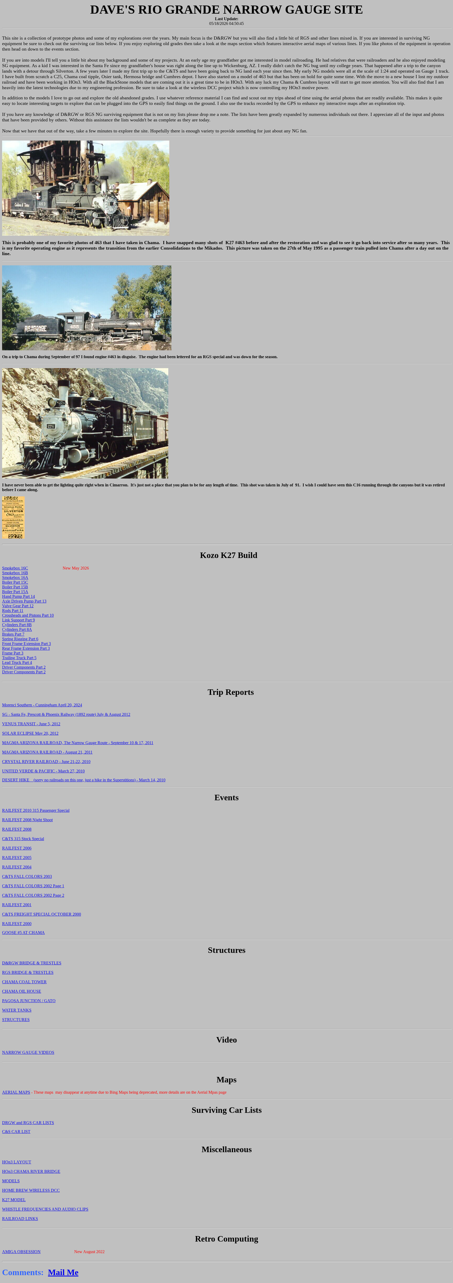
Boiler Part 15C (15, 582)
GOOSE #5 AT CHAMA (23, 932)
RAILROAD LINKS (20, 1218)
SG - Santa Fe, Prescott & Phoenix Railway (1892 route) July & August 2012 (66, 714)
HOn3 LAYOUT (16, 1162)
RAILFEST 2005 (16, 857)
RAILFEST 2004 (16, 867)
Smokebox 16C (15, 568)
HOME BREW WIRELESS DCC (31, 1190)
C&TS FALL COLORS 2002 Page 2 (33, 895)
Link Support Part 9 (18, 620)
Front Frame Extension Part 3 (26, 643)
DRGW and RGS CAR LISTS (28, 1122)
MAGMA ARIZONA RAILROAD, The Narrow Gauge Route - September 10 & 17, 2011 (77, 742)
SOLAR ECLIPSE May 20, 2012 (30, 733)
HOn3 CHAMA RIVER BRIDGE (31, 1171)
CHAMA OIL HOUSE (21, 991)
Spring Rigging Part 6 (20, 639)
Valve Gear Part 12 (18, 606)
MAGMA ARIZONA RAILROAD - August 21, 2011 (47, 752)
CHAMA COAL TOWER (24, 982)
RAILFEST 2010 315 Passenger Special (35, 810)
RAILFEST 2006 (16, 848)
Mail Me (63, 1272)
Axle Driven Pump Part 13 (24, 601)
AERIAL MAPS (16, 1092)
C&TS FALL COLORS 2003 (27, 876)
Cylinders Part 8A (17, 629)
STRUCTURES (16, 1019)
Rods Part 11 (12, 610)
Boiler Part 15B (15, 587)
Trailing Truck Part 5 (19, 658)
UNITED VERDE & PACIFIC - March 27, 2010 (43, 771)
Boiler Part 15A (15, 591)
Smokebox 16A (15, 577)
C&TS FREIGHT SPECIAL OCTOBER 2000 (41, 914)
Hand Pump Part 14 (18, 596)
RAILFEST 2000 (16, 923)
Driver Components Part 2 (24, 667)
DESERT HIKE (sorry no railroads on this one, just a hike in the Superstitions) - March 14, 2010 (83, 780)
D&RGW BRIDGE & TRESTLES (31, 963)
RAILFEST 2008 (16, 829)
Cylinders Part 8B (17, 624)
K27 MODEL (14, 1200)
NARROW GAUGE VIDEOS (28, 1052)
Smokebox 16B (15, 573)
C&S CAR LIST (16, 1131)
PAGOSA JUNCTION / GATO (29, 1001)
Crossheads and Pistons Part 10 (28, 615)
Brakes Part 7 (13, 634)
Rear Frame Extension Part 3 (26, 648)
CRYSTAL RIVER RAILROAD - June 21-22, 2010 (46, 761)
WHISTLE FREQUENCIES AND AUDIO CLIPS (45, 1209)
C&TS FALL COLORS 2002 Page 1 (33, 886)
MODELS (11, 1181)
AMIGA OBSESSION (21, 1251)
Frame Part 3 (12, 653)
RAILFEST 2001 (16, 905)
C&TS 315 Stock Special (23, 838)
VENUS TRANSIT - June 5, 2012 (31, 724)
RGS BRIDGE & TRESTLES (27, 972)
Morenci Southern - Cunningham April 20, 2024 (42, 705)
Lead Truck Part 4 (17, 662)
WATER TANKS (16, 1010)
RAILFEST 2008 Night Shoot (27, 820)
